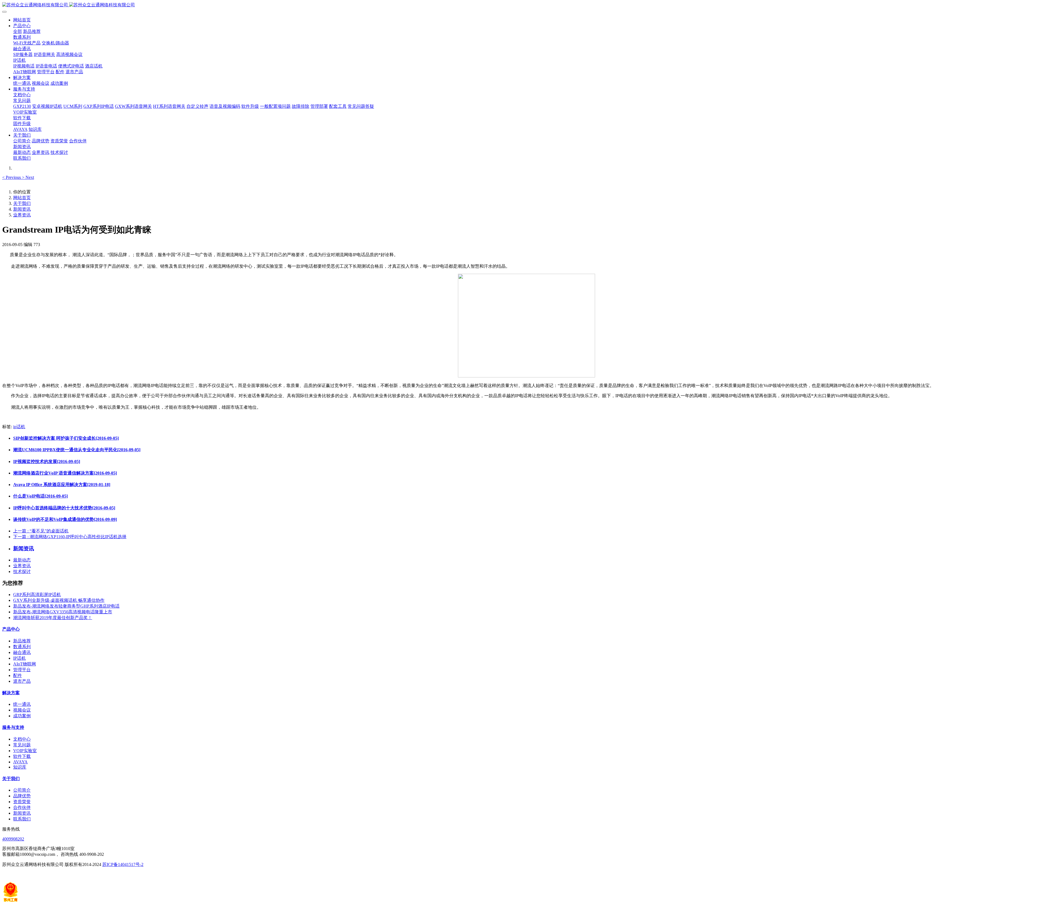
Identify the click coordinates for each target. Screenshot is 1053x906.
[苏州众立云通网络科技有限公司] (526, 5)
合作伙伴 (22, 807)
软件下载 (22, 756)
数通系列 (22, 646)
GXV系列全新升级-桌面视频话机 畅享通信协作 (58, 600)
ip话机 (19, 426)
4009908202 (13, 839)
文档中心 (22, 739)
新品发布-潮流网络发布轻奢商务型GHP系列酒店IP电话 (66, 606)
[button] (12, 177)
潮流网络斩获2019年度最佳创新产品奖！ (52, 617)
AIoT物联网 (24, 664)
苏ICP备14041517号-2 (122, 864)
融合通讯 (22, 652)
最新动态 (22, 560)
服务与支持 (13, 727)
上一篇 (41, 531)
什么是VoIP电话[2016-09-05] (40, 496)
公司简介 (22, 790)
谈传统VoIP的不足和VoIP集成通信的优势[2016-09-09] (65, 519)
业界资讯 (22, 215)
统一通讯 (22, 704)
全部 (17, 31)
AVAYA (20, 762)
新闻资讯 (22, 209)
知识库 (19, 767)
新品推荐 (22, 641)
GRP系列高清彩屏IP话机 (37, 594)
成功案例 (22, 715)
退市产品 (22, 681)
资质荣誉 (22, 801)
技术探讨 (22, 571)
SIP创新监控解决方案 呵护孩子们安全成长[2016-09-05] (66, 438)
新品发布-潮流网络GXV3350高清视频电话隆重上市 (62, 611)
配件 (17, 675)
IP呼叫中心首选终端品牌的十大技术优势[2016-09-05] (64, 508)
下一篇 (69, 536)
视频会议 (22, 710)
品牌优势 (22, 796)
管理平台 (22, 669)
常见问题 (22, 745)
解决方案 (11, 692)
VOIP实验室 (25, 750)
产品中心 (11, 629)
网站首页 (22, 20)
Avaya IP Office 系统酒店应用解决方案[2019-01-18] (61, 484)
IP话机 (19, 658)
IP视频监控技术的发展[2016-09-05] (46, 461)
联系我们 (22, 819)
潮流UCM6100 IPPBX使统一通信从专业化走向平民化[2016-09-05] (76, 449)
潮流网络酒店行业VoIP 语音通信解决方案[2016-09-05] (65, 473)
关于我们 (22, 203)
